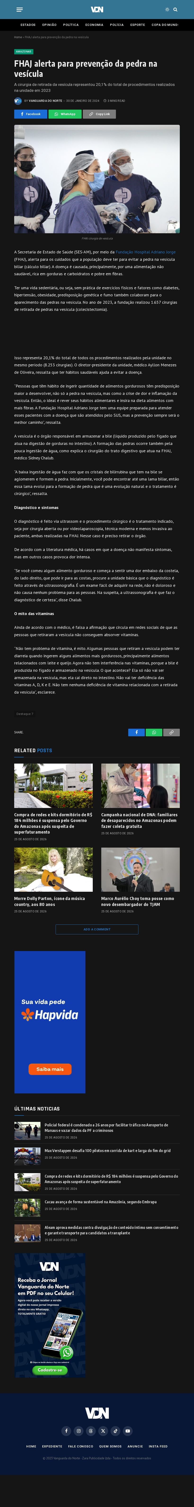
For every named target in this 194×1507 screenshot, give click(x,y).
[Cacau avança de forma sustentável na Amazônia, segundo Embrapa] (27, 1208)
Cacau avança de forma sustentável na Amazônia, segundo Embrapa (101, 1201)
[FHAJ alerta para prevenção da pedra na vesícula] (97, 179)
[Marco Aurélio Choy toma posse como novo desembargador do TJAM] (140, 870)
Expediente (52, 1446)
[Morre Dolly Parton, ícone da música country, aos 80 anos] (53, 870)
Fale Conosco (80, 1446)
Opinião (49, 25)
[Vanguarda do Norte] (97, 9)
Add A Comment (97, 929)
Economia (94, 25)
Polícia (116, 25)
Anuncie (135, 1446)
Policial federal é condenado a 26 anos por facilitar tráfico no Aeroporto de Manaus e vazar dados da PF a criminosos (106, 1128)
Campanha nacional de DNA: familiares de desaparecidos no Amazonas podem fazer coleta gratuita (139, 820)
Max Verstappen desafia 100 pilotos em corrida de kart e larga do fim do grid (108, 1150)
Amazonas (23, 51)
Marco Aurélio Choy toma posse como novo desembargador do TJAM (137, 901)
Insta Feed (158, 1446)
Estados (28, 25)
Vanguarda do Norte (45, 101)
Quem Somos (110, 1446)
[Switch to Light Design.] (167, 9)
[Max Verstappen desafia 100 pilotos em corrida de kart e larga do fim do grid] (27, 1157)
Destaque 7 (25, 714)
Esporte (137, 25)
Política (71, 25)
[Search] (174, 9)
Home (18, 37)
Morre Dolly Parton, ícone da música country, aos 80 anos (49, 901)
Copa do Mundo (166, 25)
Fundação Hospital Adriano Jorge (146, 252)
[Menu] (20, 9)
